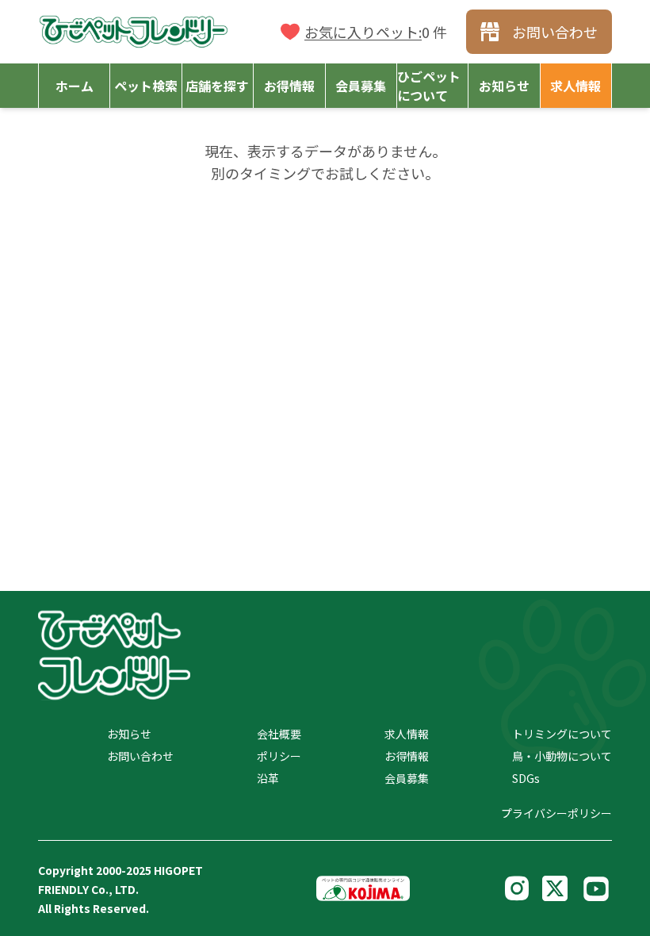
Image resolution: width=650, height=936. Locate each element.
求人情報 (406, 734)
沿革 (268, 778)
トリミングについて (562, 734)
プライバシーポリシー (556, 813)
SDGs (526, 778)
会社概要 (279, 734)
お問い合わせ (140, 756)
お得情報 (406, 756)
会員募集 (406, 778)
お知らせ (129, 734)
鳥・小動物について (562, 756)
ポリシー (279, 756)
